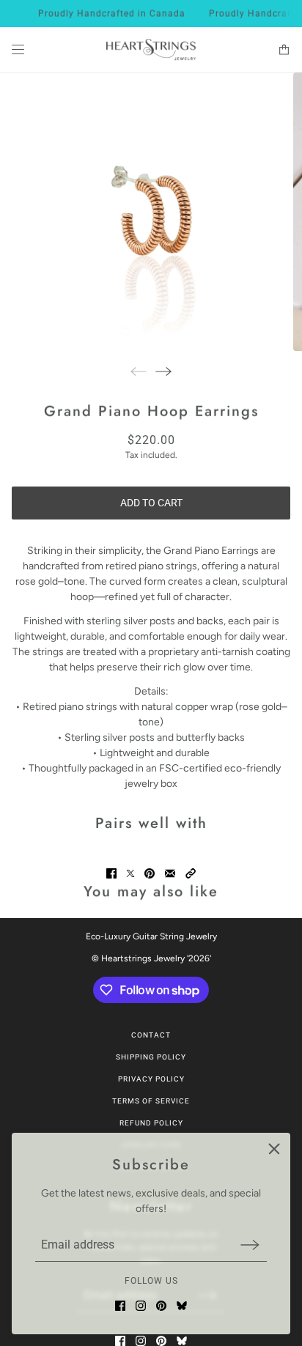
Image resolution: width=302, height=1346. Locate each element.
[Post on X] (130, 873)
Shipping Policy (151, 1057)
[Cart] (284, 49)
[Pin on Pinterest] (149, 873)
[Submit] (250, 1244)
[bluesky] (182, 1306)
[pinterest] (161, 1306)
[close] (274, 1149)
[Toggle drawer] (18, 49)
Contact (151, 1035)
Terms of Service (151, 1101)
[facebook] (120, 1306)
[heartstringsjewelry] (151, 50)
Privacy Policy (151, 1079)
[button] (191, 873)
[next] (163, 371)
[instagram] (141, 1306)
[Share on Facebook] (111, 873)
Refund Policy (151, 1123)
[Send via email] (170, 873)
